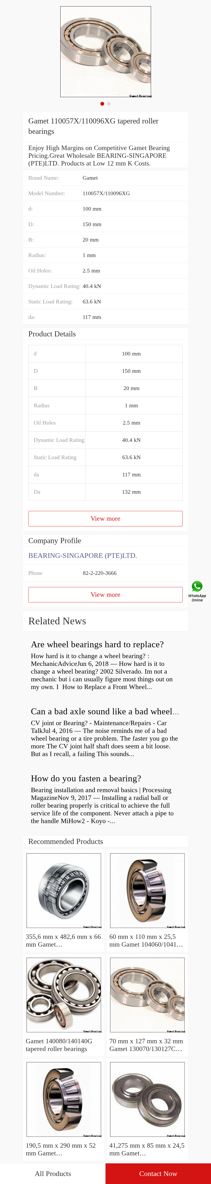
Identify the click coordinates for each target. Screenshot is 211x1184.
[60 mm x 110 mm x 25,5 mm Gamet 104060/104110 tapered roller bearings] (147, 929)
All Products (53, 1174)
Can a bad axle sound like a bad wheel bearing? (119, 711)
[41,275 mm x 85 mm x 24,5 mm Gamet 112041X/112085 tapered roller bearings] (147, 1137)
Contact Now (158, 1174)
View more (105, 518)
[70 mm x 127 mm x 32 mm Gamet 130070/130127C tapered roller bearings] (147, 1033)
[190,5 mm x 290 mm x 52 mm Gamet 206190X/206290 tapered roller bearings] (63, 1137)
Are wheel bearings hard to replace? (97, 644)
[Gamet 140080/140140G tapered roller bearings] (63, 1033)
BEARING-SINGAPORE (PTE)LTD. (82, 555)
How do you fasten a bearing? (86, 778)
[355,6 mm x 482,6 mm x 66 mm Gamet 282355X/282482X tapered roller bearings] (63, 929)
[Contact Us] (197, 592)
